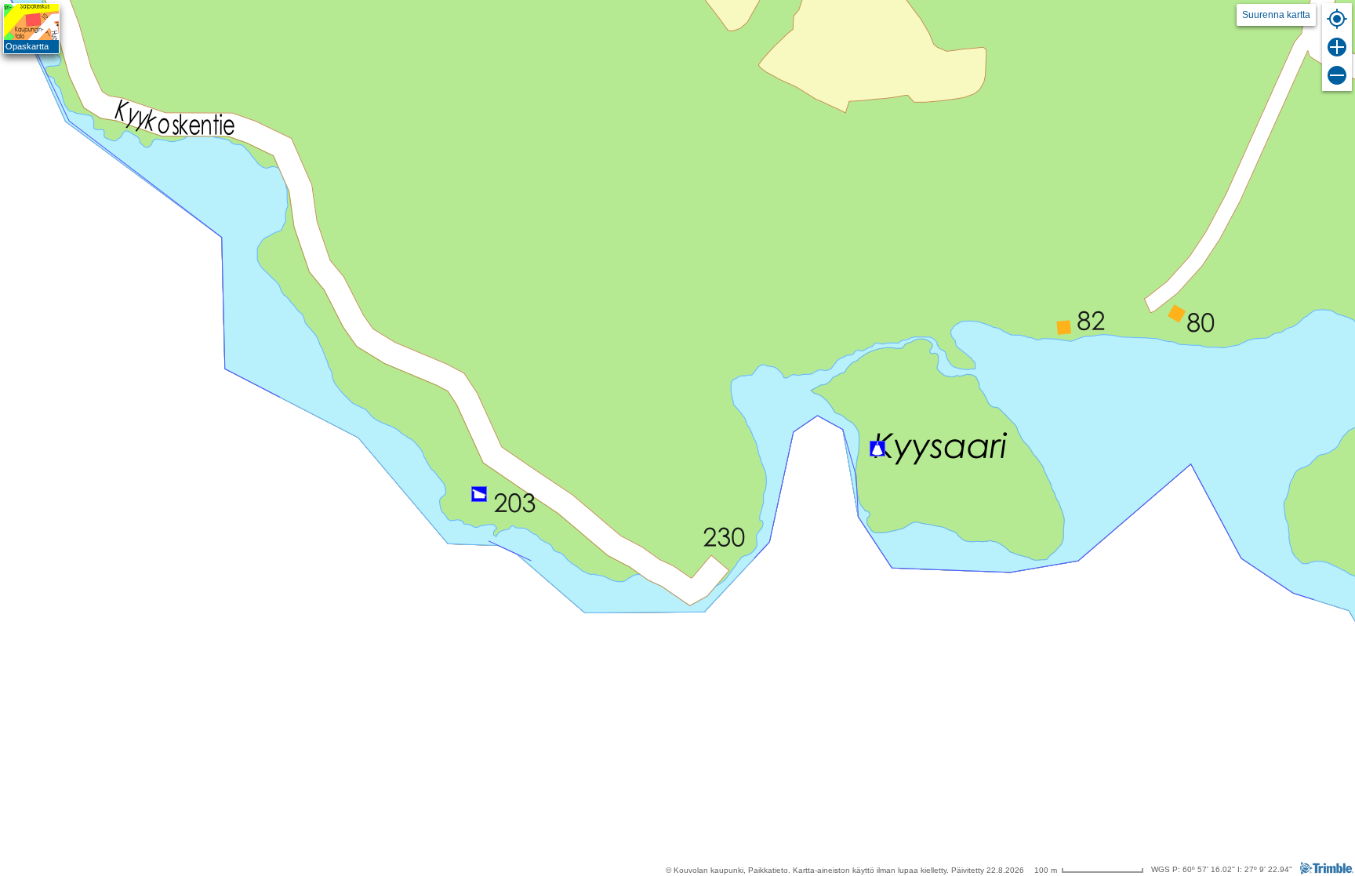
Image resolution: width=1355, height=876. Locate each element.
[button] (877, 448)
